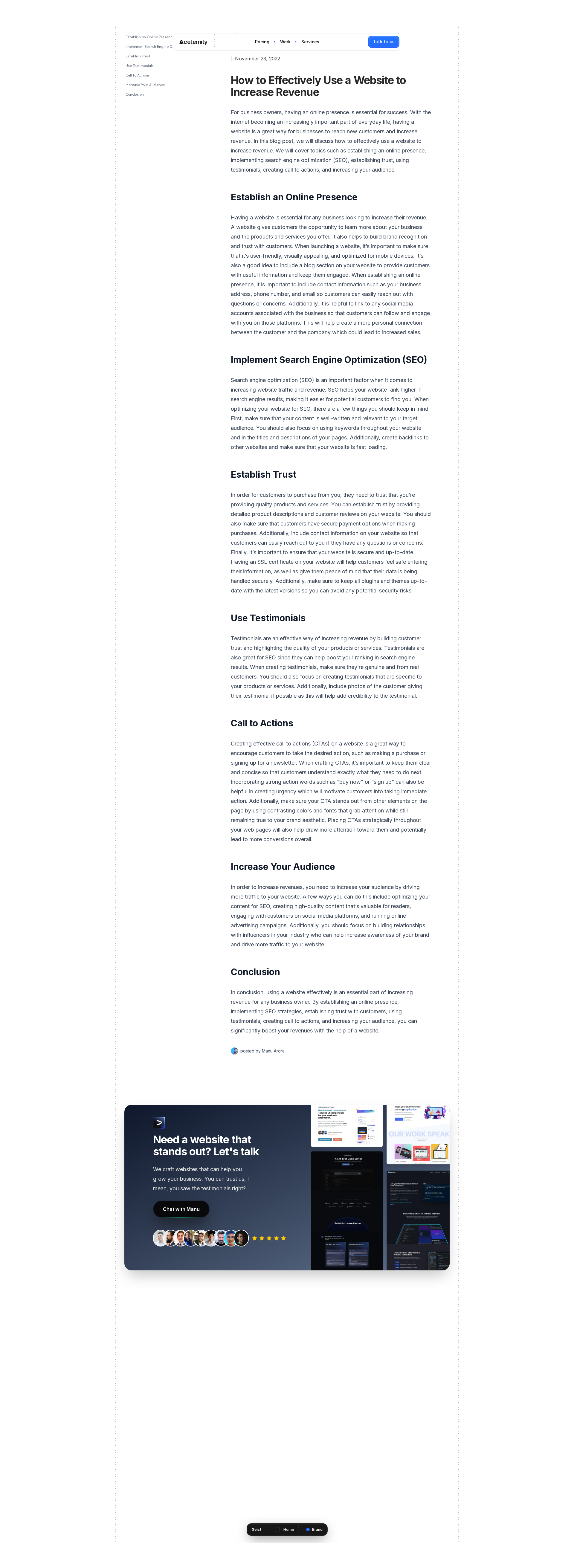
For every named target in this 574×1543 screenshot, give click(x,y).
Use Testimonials (140, 65)
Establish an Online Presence (150, 37)
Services (310, 41)
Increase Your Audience (145, 85)
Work (285, 41)
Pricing (262, 41)
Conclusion (135, 94)
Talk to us (384, 42)
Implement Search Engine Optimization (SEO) (164, 46)
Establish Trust (138, 56)
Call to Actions (138, 75)
